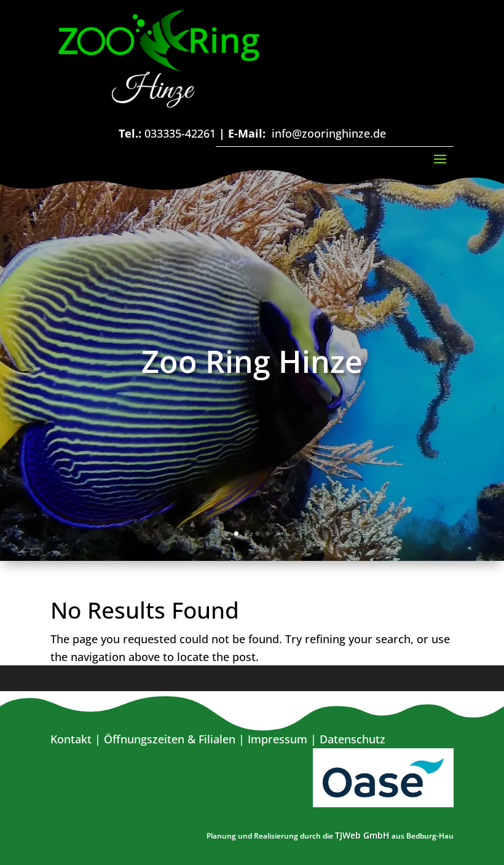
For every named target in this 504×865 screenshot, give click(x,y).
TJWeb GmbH (362, 835)
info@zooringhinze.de (329, 133)
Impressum (277, 739)
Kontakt (71, 739)
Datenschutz (352, 739)
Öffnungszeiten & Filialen (169, 739)
